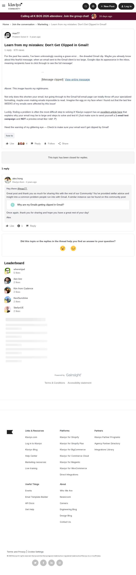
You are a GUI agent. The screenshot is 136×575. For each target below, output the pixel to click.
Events (28, 490)
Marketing (43, 24)
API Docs (29, 503)
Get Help (29, 509)
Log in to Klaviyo (33, 443)
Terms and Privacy (16, 551)
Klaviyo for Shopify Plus (72, 443)
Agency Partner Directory (107, 443)
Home (6, 24)
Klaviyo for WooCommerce (73, 468)
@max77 (22, 188)
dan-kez (18, 278)
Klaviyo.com (31, 437)
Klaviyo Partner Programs (107, 437)
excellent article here (111, 112)
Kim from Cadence (23, 288)
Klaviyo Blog (31, 449)
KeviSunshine (21, 298)
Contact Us (65, 522)
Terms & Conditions (55, 382)
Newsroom (65, 497)
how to (9, 135)
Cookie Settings (36, 551)
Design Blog (66, 515)
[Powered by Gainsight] (68, 376)
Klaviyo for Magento (70, 462)
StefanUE (19, 307)
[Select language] (93, 6)
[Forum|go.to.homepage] (15, 6)
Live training (31, 468)
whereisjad (19, 269)
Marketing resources (35, 462)
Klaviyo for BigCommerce (73, 449)
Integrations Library (104, 449)
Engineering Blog (68, 509)
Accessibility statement (79, 382)
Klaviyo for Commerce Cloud (74, 456)
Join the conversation (23, 24)
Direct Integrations (69, 474)
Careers (64, 503)
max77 (16, 33)
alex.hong (17, 178)
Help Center (31, 456)
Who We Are (66, 490)
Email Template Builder (36, 497)
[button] (4, 6)
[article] (68, 202)
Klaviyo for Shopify (69, 437)
